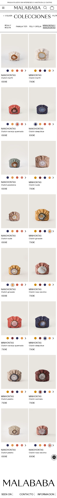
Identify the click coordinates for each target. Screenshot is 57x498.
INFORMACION (46, 494)
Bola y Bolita (8, 26)
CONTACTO (26, 494)
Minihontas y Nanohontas (49, 26)
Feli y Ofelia (35, 26)
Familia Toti (21, 26)
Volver (8, 15)
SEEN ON (6, 494)
